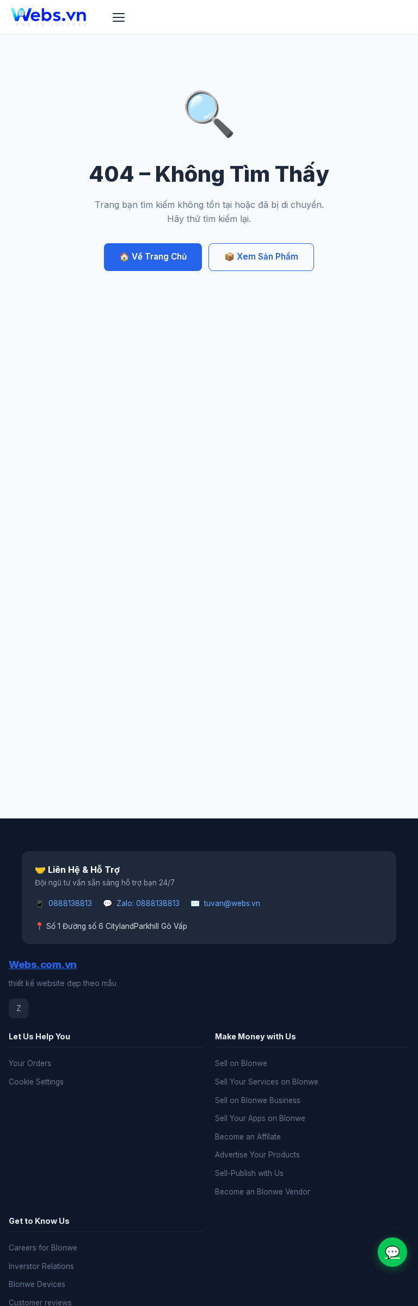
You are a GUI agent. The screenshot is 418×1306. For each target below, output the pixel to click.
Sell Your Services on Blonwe (266, 1081)
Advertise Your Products (257, 1154)
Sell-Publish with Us (249, 1173)
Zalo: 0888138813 (148, 903)
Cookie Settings (36, 1081)
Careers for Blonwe (43, 1247)
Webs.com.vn (43, 964)
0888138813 (70, 903)
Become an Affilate (248, 1136)
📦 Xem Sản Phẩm (261, 256)
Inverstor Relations (41, 1266)
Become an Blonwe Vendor (262, 1191)
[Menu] (118, 17)
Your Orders (30, 1063)
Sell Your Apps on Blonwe (260, 1118)
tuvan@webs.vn (232, 903)
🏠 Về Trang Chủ (153, 256)
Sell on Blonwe (241, 1063)
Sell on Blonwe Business (257, 1100)
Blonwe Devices (37, 1284)
